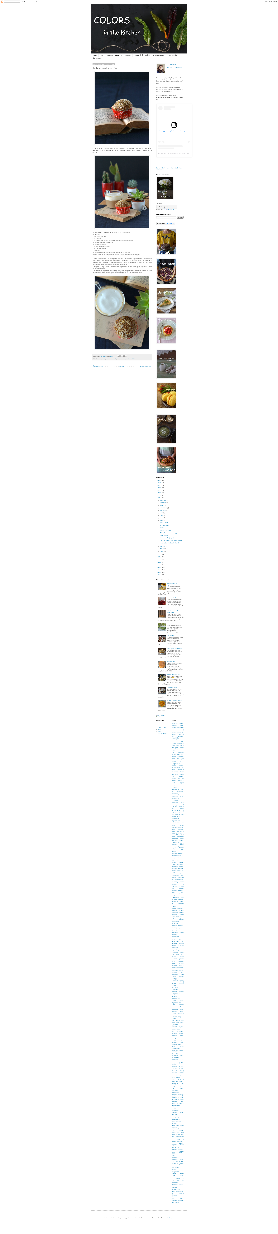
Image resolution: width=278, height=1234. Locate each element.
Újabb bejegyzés (98, 366)
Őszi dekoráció (97, 58)
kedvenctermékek (176, 905)
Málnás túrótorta (171, 598)
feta (182, 840)
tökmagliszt (181, 1147)
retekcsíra (181, 1074)
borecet (182, 754)
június (162, 515)
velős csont (180, 1177)
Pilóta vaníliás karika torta (174, 648)
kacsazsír (174, 886)
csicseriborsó (175, 795)
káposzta (181, 894)
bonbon (174, 754)
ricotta (178, 1077)
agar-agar (174, 725)
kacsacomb (180, 883)
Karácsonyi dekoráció (158, 55)
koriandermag (175, 936)
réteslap (181, 1075)
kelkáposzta (180, 908)
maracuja (174, 985)
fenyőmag (177, 840)
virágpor (178, 1178)
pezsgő (173, 1050)
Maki (182, 974)
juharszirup (175, 881)
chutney (182, 774)
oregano (181, 1026)
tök (183, 1146)
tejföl (182, 1136)
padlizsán (181, 1028)
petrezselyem (176, 1048)
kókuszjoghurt (175, 921)
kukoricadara (180, 945)
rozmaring (175, 1083)
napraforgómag (176, 1017)
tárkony (173, 1136)
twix (177, 1161)
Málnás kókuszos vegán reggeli (169, 533)
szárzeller (174, 1112)
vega (182, 1173)
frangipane (174, 849)
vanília (174, 1173)
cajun (173, 767)
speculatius (175, 1101)
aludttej (182, 729)
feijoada (182, 827)
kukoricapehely (176, 949)
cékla (173, 769)
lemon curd (180, 954)
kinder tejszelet (179, 918)
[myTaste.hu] (160, 716)
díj (183, 810)
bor (178, 754)
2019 (160, 498)
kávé (173, 903)
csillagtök (181, 796)
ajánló (178, 727)
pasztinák (174, 1040)
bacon (182, 740)
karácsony (175, 897)
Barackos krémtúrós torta (174, 700)
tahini (182, 1132)
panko (182, 1035)
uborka (181, 1161)
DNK (173, 814)
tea (180, 1136)
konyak (182, 932)
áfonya (182, 723)
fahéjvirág (174, 827)
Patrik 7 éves (162, 727)
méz (118, 358)
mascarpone (176, 993)
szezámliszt (174, 1123)
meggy (174, 1000)
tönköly (133, 358)
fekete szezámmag (178, 836)
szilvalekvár (174, 1127)
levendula (181, 961)
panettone (174, 1035)
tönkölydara (175, 1154)
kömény (181, 939)
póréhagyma (175, 1057)
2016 (160, 559)
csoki (107, 358)
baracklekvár (180, 743)
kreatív (182, 941)
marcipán (175, 989)
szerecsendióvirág (176, 1121)
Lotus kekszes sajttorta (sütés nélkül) (173, 611)
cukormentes (175, 789)
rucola (173, 1087)
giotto (182, 857)
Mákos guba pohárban (173, 674)
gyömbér (181, 868)
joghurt (181, 879)
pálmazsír (181, 1033)
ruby (182, 1085)
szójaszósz (174, 1130)
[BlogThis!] (120, 356)
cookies (174, 780)
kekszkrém (181, 906)
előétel (174, 822)
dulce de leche (179, 814)
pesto (182, 1046)
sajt (173, 1088)
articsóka (174, 734)
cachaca (174, 765)
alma (182, 727)
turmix (182, 1159)
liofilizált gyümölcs (176, 967)
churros (176, 774)
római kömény (179, 1081)
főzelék (181, 848)
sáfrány (182, 1086)
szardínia (174, 1108)
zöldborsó (175, 1195)
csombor (181, 806)
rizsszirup (181, 1079)
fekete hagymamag (178, 831)
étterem (182, 824)
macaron (181, 969)
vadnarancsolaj (175, 1171)
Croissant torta (162, 734)
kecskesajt (181, 903)
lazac (173, 954)
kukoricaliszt (175, 947)
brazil (182, 758)
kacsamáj (174, 884)
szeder (182, 1112)
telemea (174, 1139)
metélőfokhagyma (176, 1002)
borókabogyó (180, 756)
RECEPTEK (118, 55)
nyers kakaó (180, 1022)
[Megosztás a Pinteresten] (126, 356)
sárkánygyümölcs (176, 1092)
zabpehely (175, 1188)
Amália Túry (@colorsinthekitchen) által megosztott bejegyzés (179, 153)
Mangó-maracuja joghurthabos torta (172, 584)
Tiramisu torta (171, 635)
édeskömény (175, 818)
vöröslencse (175, 1184)
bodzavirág (181, 752)
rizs (176, 1079)
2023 (160, 488)
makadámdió (175, 974)
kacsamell (181, 884)
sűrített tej (175, 1103)
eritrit (182, 822)
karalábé (174, 899)
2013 (160, 567)
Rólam (102, 55)
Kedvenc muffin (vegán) (167, 538)
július (161, 513)
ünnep (181, 1165)
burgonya (175, 764)
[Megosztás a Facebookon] (124, 356)
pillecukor (181, 1050)
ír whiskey (179, 877)
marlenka (181, 991)
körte (177, 941)
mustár (174, 1013)
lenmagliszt (174, 958)
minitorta (174, 1006)
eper (178, 822)
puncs (182, 1064)
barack (174, 743)
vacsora (175, 1167)
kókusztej (181, 925)
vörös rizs (180, 1180)
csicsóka (181, 795)
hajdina (179, 872)
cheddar (174, 773)
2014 (160, 564)
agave (99, 358)
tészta (178, 1140)
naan (173, 1015)
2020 (160, 495)
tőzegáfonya (175, 1159)
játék (173, 879)
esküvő (173, 824)
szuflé (182, 1130)
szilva (182, 1125)
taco (178, 1132)
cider (173, 776)
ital (183, 877)
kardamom (175, 901)
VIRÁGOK (128, 55)
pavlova (182, 1040)
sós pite (174, 1099)
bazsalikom (175, 749)
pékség (182, 1042)
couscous (181, 780)
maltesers (181, 976)
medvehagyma (176, 998)
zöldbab (181, 1193)
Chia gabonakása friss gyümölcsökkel (171, 540)
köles (182, 938)
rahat (182, 1068)
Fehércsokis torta (172, 687)
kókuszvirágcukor (176, 929)
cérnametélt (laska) (178, 771)
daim (173, 808)
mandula (175, 980)
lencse (174, 956)
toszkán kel (178, 1146)
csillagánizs (175, 796)
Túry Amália (172, 64)
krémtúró (181, 943)
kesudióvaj (174, 914)
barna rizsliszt (179, 747)
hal (183, 872)
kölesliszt (174, 939)
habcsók (174, 870)
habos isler (180, 870)
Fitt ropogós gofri (165, 525)
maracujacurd (175, 987)
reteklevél (174, 1075)
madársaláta (175, 970)
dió (115, 358)
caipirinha (181, 765)
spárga (182, 1099)
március (162, 546)
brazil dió (174, 760)
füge (182, 849)
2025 (160, 483)
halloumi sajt (175, 873)
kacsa (173, 883)
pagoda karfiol (176, 1029)
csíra (182, 802)
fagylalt (173, 825)
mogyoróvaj (175, 1009)
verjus (173, 1178)
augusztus (163, 510)
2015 (160, 562)
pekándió (174, 1042)
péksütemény (176, 1044)
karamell (181, 899)
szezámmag (175, 1125)
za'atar (177, 1186)
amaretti (181, 730)
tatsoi (177, 1136)
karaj (182, 897)
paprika (181, 1037)
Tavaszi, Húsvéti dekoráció (142, 55)
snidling (174, 1096)
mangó (174, 984)
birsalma (181, 751)
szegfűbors (175, 1114)
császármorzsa (180, 791)
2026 (160, 480)
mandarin (174, 978)
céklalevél (181, 769)
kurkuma (174, 950)
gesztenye (178, 855)
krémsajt (174, 943)
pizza (182, 1053)
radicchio (177, 1068)
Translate (171, 209)
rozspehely (175, 1085)
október (162, 505)
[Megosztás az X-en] (122, 356)
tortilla (173, 1146)
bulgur (182, 761)
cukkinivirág (175, 785)
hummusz (174, 877)
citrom (181, 776)
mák (182, 972)
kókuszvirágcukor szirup (178, 930)
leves (173, 963)
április (162, 520)
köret (173, 941)
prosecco (177, 1062)
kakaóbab (174, 890)
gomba (174, 862)
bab (173, 736)
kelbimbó (174, 908)
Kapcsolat (110, 55)
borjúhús (174, 756)
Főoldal (95, 55)
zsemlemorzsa (176, 1202)
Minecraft (181, 1004)
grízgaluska (174, 868)
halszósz (181, 873)
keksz (174, 907)
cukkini (181, 784)
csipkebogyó (175, 802)
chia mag (180, 773)
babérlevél (174, 740)
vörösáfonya (175, 1182)
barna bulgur (175, 745)
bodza (173, 752)
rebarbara (174, 1072)
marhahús (174, 991)
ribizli (173, 1077)
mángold (181, 983)
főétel (182, 844)
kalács (173, 892)
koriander (174, 934)
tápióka (173, 1134)
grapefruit (181, 866)
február (162, 549)
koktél (176, 919)
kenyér (181, 910)
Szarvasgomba (175, 1110)
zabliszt (182, 1186)
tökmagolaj (174, 1149)
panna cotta (175, 1037)
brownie (174, 762)
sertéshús (181, 1094)
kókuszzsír (175, 932)
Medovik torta (171, 661)
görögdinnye (180, 864)
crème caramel (178, 782)
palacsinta (180, 1031)
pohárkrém (175, 1055)
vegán (174, 1175)
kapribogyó (175, 895)
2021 (160, 493)
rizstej (129, 358)
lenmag (182, 956)
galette (182, 853)
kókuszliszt (175, 923)
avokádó (181, 734)
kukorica (174, 945)
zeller (173, 1191)
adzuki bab (175, 723)
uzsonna (174, 1165)
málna (174, 976)
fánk (178, 827)
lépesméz (181, 958)
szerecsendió (176, 1120)
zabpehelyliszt (176, 1189)
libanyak (181, 963)
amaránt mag (175, 730)
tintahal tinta (180, 1141)
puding (181, 1063)
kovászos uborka (176, 938)
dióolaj (176, 812)
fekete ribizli (180, 834)
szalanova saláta (178, 1107)
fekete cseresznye (178, 829)
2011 (160, 572)
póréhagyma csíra (178, 1059)
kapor (182, 892)
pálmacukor (174, 1033)
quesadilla (174, 1066)
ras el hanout (178, 1070)
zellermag (178, 1191)
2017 (160, 557)
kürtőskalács (175, 952)
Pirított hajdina (164, 535)
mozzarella (174, 1011)
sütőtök (181, 1103)
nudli (173, 1020)
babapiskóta (175, 738)
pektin (173, 1046)
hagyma (174, 872)
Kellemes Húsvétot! (165, 530)
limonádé (181, 965)
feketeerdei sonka (178, 838)
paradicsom (176, 1039)
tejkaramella (175, 1138)
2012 (160, 569)
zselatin (174, 1200)
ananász (174, 732)
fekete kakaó (175, 833)
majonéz (181, 970)
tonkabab (174, 1144)
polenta (182, 1055)
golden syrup (180, 860)
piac (177, 1050)
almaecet (174, 729)
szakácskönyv (176, 1105)
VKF (173, 1180)
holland (182, 875)
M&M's (173, 969)
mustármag (181, 1013)
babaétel (181, 736)
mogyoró (181, 1006)
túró (173, 1161)
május (162, 518)
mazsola (174, 997)
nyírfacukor (175, 1024)
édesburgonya (176, 816)
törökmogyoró (175, 1157)
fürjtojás (174, 851)
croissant (174, 784)
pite (177, 1053)
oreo (173, 1028)
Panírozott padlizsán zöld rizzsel (169, 543)
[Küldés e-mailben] (118, 356)
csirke (173, 804)
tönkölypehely (175, 1155)
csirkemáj (181, 804)
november (163, 503)
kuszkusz (181, 950)
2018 (160, 554)
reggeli (125, 358)
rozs (182, 1083)
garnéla (174, 855)
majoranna (174, 972)
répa (173, 1074)
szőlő (178, 1130)
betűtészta (174, 751)
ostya (175, 1028)
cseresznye (175, 793)
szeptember (163, 508)
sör (178, 1099)
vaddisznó (174, 1169)
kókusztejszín (175, 927)
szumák (173, 1132)
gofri (173, 860)
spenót (182, 1101)
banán (103, 358)
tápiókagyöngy (180, 1134)
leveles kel (175, 960)
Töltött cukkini (164, 522)
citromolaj (174, 778)
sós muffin (181, 1097)
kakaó (181, 888)
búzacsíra (181, 763)
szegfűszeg (175, 1116)
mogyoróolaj (175, 1007)
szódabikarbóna (176, 1129)
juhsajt (182, 881)
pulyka (174, 1064)
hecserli (177, 875)
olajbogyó (175, 1026)
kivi (172, 919)
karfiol (182, 901)
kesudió (181, 912)
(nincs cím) (170, 624)
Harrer (173, 875)
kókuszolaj (174, 925)
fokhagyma (175, 842)
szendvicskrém (177, 1118)
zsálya (182, 1199)
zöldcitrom (175, 1197)
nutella (178, 1020)
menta (182, 1000)
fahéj (182, 825)
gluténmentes (176, 859)
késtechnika (175, 912)
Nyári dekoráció (172, 55)
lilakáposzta (175, 965)
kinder (177, 916)
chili (173, 774)
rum (177, 1086)
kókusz (181, 920)
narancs (174, 1019)
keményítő (174, 910)
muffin (121, 358)
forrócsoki (174, 844)
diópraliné (181, 812)
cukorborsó (174, 787)
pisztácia (174, 1052)
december (163, 500)
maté (182, 995)
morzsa (182, 1009)
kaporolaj (174, 894)
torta (181, 1144)
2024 (160, 485)
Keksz (160, 729)
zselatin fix (181, 1200)
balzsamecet (175, 741)
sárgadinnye (175, 1090)
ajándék (174, 727)
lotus (182, 967)
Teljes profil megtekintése (174, 67)
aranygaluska (180, 732)
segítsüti (174, 1094)
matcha (174, 995)
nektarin (182, 1018)
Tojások (162, 528)
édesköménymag (176, 820)
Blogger (171, 1218)
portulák (174, 1061)
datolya (182, 808)
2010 (160, 575)
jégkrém (177, 879)
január (162, 551)
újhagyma (175, 1163)
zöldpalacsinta (175, 1198)
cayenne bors (179, 767)
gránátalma (175, 866)
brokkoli (181, 760)
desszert (111, 358)
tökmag (174, 1148)
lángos (182, 952)
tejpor (182, 1138)
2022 (160, 490)
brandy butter (176, 758)
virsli (182, 1178)
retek (176, 1074)
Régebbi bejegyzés (145, 366)
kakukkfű (181, 890)
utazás (182, 1163)
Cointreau (181, 778)
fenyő (173, 840)
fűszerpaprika (176, 853)
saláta (182, 1088)
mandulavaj (181, 982)
